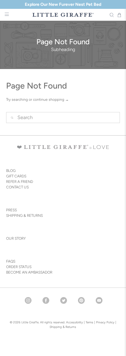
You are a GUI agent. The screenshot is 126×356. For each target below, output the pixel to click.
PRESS (11, 210)
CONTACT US (17, 187)
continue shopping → (51, 99)
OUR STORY (16, 238)
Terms (89, 322)
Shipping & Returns (63, 327)
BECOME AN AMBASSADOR (29, 272)
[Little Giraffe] (62, 15)
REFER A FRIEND (19, 182)
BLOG (11, 171)
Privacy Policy (104, 322)
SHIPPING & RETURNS (24, 215)
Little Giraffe (30, 322)
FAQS (10, 261)
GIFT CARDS (16, 176)
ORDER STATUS (18, 267)
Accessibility (74, 322)
